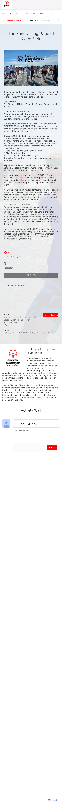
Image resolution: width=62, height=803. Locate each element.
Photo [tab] (34, 423)
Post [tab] (21, 423)
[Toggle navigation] (58, 5)
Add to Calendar (51, 315)
